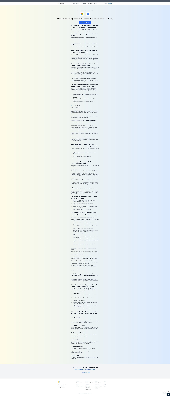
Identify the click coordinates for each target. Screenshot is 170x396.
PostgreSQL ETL (88, 389)
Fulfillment (96, 388)
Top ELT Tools (97, 384)
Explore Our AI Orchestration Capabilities (90, 0)
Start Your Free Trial (85, 22)
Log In (106, 3)
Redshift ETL (87, 387)
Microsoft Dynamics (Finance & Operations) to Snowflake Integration (85, 94)
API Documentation (79, 386)
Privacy (105, 384)
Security (105, 382)
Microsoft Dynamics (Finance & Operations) (86, 10)
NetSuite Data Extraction (89, 382)
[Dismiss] (168, 1)
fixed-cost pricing (81, 327)
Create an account (76, 293)
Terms (105, 386)
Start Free (110, 3)
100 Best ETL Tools (98, 382)
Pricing (95, 3)
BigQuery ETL (87, 386)
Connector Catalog (79, 382)
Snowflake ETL (87, 384)
